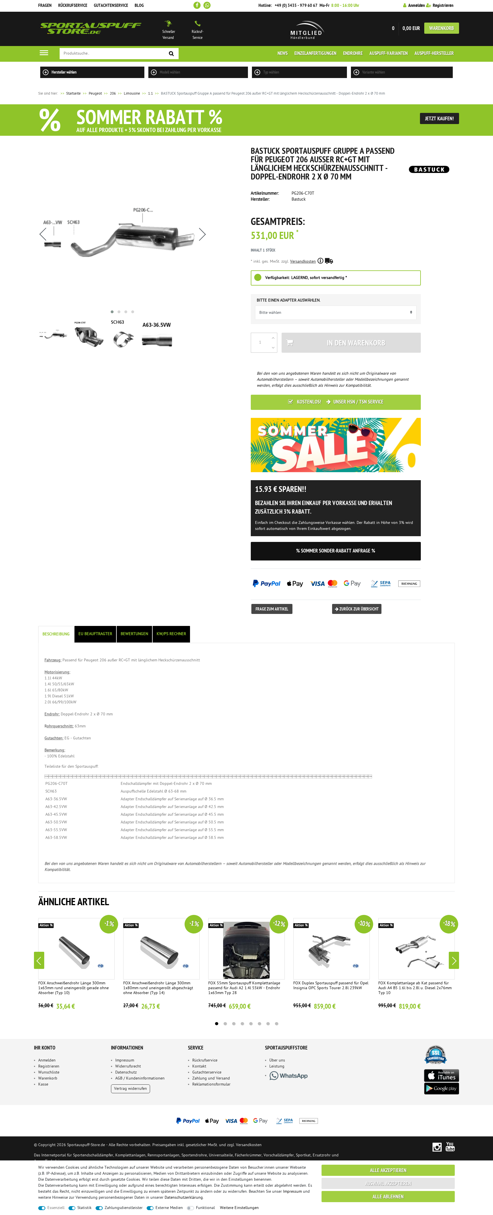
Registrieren (48, 1066)
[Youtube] (450, 1147)
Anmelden (47, 1060)
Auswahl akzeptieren (388, 1184)
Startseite (70, 93)
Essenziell (55, 1208)
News (283, 54)
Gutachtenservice (111, 6)
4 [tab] (242, 1024)
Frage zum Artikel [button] (272, 609)
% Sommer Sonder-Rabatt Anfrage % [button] (335, 551)
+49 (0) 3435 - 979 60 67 (296, 6)
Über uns (277, 1060)
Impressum (124, 1060)
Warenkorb (441, 28)
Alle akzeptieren (388, 1171)
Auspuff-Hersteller (434, 54)
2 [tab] (225, 1024)
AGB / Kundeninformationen (140, 1078)
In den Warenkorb (356, 344)
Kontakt (199, 1066)
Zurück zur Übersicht (359, 609)
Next (454, 960)
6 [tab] (259, 1024)
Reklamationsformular (211, 1084)
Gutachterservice (206, 1072)
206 (113, 93)
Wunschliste (48, 1072)
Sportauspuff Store (91, 28)
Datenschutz (126, 1072)
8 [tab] (276, 1024)
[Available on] (441, 1075)
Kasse (43, 1084)
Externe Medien (169, 1208)
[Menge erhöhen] (273, 338)
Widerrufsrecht (128, 1066)
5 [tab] (251, 1024)
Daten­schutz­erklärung (184, 1197)
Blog (139, 6)
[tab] (56, 634)
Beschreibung (56, 634)
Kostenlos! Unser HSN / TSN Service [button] (339, 402)
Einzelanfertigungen (315, 54)
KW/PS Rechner (171, 634)
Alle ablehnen (388, 1197)
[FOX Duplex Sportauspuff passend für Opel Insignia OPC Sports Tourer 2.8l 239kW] (331, 948)
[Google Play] (441, 1088)
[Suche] (171, 53)
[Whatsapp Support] (207, 5)
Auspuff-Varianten (388, 54)
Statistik (84, 1208)
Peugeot (95, 93)
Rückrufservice (72, 6)
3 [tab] (234, 1024)
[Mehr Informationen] (246, 1121)
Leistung (276, 1066)
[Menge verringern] (273, 347)
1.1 (150, 93)
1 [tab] (216, 1024)
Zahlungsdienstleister (124, 1208)
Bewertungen (134, 634)
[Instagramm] (437, 1147)
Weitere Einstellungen (239, 1208)
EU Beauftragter (95, 634)
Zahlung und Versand (211, 1078)
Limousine (132, 93)
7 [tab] (268, 1024)
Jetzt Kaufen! (439, 119)
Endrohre (353, 54)
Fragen (45, 6)
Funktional (205, 1208)
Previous (39, 960)
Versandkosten (303, 261)
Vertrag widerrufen (130, 1089)
